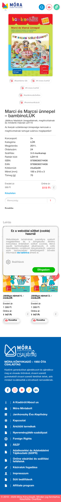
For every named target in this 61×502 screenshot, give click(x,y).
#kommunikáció (32, 103)
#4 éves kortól (43, 81)
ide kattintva (23, 253)
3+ (31, 139)
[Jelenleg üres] (49, 7)
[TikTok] (29, 390)
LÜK (32, 142)
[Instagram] (15, 390)
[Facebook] (8, 390)
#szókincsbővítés (32, 95)
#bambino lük (21, 81)
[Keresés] (42, 7)
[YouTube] (22, 390)
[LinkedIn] (36, 390)
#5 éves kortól (32, 88)
